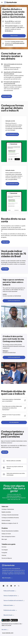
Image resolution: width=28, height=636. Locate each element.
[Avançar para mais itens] (24, 316)
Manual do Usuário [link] (8, 615)
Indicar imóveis (14, 35)
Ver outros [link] (4, 629)
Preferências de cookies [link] (9, 610)
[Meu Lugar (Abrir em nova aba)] (19, 586)
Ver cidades (5, 268)
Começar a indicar (6, 96)
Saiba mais (4, 452)
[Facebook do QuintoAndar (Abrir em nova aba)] (3, 586)
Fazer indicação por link (12, 134)
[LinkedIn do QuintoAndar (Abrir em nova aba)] (11, 586)
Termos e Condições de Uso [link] (10, 595)
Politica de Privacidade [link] (9, 590)
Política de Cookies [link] (8, 605)
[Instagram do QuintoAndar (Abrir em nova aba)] (7, 586)
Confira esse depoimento (14, 300)
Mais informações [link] (6, 577)
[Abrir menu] (2, 2)
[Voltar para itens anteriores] (3, 316)
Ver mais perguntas (14, 422)
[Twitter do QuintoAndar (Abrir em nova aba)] (15, 586)
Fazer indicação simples (12, 183)
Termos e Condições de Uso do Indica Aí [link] (13, 600)
